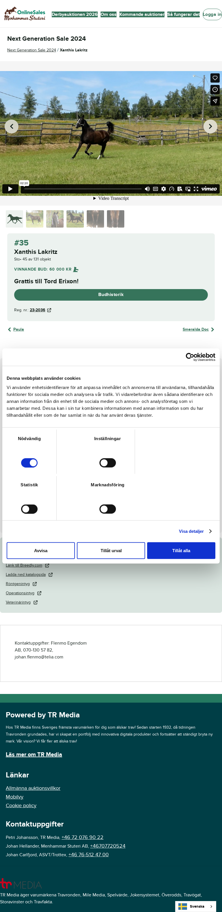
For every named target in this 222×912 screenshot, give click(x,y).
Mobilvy (14, 797)
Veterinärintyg (18, 602)
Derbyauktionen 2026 (75, 14)
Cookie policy (21, 806)
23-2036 (37, 310)
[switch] (107, 462)
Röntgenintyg (18, 583)
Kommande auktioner (141, 14)
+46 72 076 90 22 (82, 837)
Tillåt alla (181, 550)
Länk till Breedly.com (24, 565)
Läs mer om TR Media (34, 754)
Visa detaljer (191, 531)
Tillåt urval (111, 550)
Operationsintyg (20, 593)
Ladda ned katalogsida (26, 574)
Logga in (212, 14)
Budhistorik (111, 294)
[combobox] (195, 906)
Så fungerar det (183, 14)
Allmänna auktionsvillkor (33, 788)
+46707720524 (107, 846)
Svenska (197, 906)
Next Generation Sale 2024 (31, 50)
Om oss (108, 14)
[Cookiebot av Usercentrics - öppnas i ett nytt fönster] (190, 357)
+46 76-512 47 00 (89, 855)
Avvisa (40, 550)
